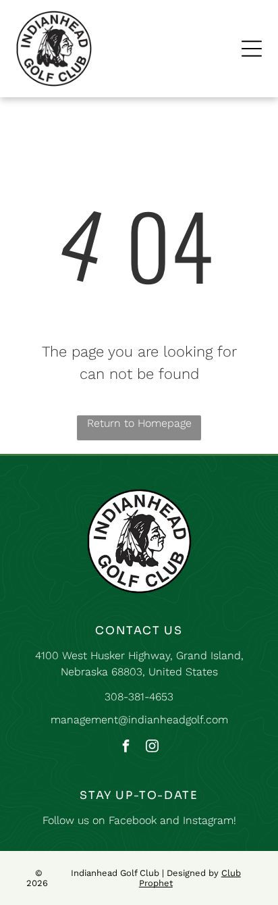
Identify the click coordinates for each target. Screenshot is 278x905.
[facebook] (126, 747)
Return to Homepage (139, 423)
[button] (252, 48)
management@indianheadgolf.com (139, 719)
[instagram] (152, 747)
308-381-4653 (139, 696)
